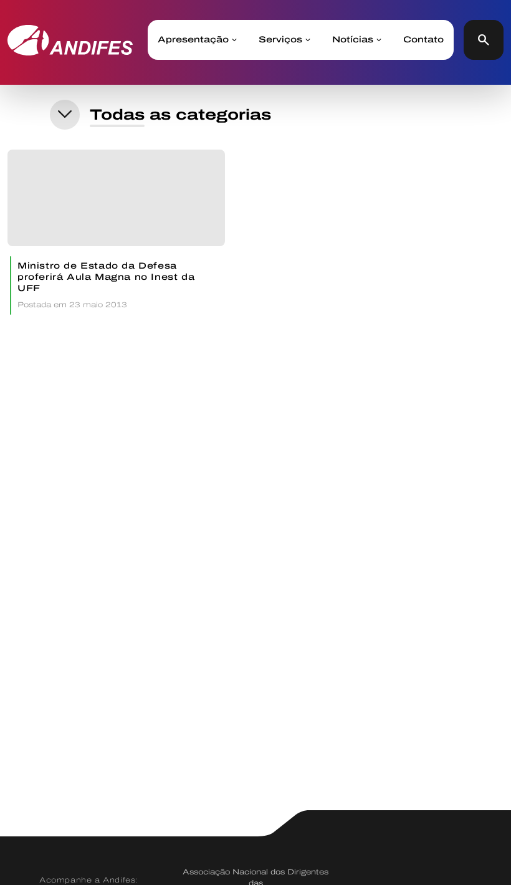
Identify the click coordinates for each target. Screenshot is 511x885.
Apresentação (193, 40)
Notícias (352, 40)
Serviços (280, 40)
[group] (116, 232)
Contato (423, 40)
